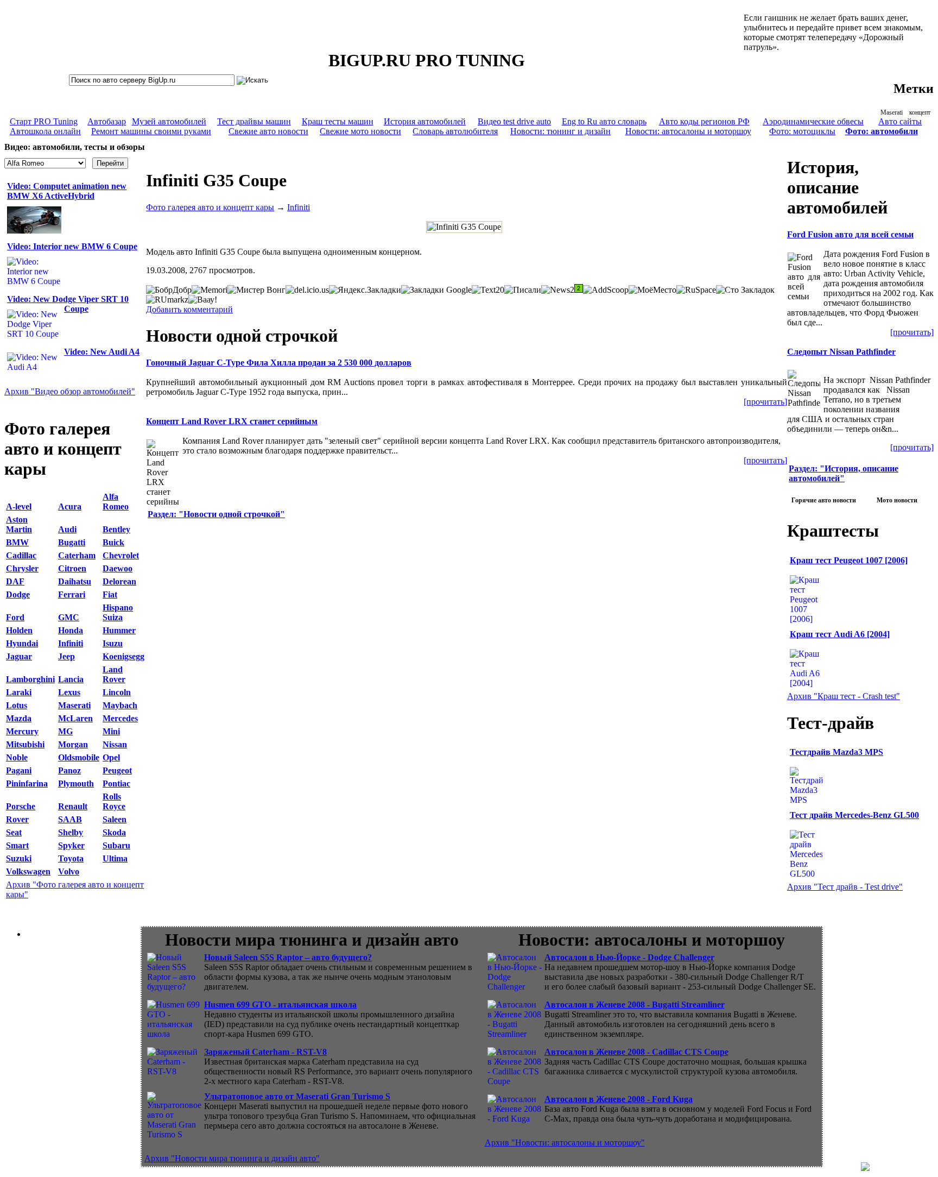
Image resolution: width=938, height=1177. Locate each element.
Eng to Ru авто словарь (604, 121)
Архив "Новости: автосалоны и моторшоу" (565, 1142)
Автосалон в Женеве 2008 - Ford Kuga (618, 1099)
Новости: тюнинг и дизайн (560, 131)
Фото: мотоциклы (802, 131)
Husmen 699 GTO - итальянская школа (280, 1004)
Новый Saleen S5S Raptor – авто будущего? (288, 957)
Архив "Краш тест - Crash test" (843, 696)
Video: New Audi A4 (102, 351)
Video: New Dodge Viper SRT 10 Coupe (68, 303)
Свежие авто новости (268, 131)
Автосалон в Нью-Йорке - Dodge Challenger (629, 957)
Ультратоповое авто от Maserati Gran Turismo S (297, 1096)
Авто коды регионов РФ (704, 121)
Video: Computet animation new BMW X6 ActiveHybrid (66, 190)
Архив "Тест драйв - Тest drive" (845, 886)
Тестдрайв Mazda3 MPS (836, 752)
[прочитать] (765, 401)
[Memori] (209, 290)
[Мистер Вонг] (256, 290)
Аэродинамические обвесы (813, 121)
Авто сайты (900, 121)
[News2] (557, 290)
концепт (919, 112)
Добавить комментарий (189, 309)
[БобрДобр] (169, 290)
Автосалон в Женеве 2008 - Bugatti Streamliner (634, 1004)
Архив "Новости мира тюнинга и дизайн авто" (232, 1158)
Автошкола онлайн (45, 131)
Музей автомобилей (169, 121)
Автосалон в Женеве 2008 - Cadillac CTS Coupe (636, 1051)
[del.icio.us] (307, 290)
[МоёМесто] (652, 290)
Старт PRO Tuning (44, 121)
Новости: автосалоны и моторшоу (688, 131)
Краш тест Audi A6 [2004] (840, 634)
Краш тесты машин (337, 121)
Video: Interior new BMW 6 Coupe (72, 246)
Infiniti (298, 207)
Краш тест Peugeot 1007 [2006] (849, 560)
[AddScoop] (606, 290)
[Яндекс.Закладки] (365, 290)
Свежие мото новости (360, 131)
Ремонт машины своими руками (151, 131)
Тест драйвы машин (254, 121)
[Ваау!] (202, 300)
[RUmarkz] (167, 300)
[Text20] (488, 290)
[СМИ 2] (578, 288)
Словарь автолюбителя (455, 131)
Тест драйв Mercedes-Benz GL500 (854, 815)
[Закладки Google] (436, 290)
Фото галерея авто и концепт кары (210, 207)
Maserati (891, 112)
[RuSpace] (696, 290)
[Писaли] (522, 290)
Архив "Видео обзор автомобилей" (69, 391)
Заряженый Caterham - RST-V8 (265, 1051)
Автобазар (106, 121)
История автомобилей (425, 121)
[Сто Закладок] (745, 290)
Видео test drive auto (514, 121)
